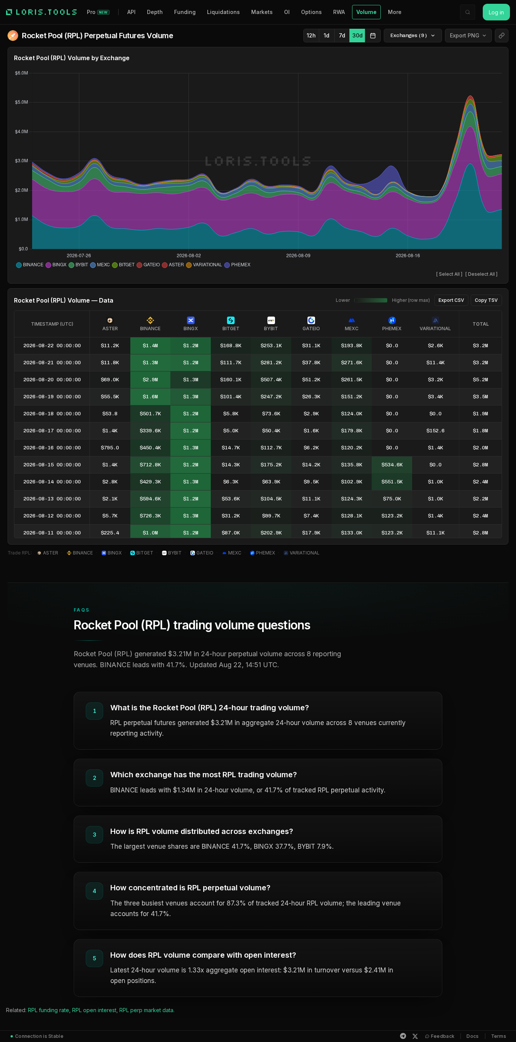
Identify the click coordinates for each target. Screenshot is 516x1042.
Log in (496, 12)
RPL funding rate (48, 1010)
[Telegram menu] (403, 1035)
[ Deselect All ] (481, 274)
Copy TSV (486, 300)
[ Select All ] (449, 274)
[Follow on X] (415, 1036)
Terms (499, 1036)
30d (357, 35)
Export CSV (451, 300)
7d (342, 35)
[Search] (467, 12)
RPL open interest (94, 1010)
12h (311, 35)
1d (326, 35)
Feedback (442, 1036)
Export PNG (464, 35)
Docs (473, 1036)
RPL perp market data (146, 1010)
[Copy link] (501, 35)
